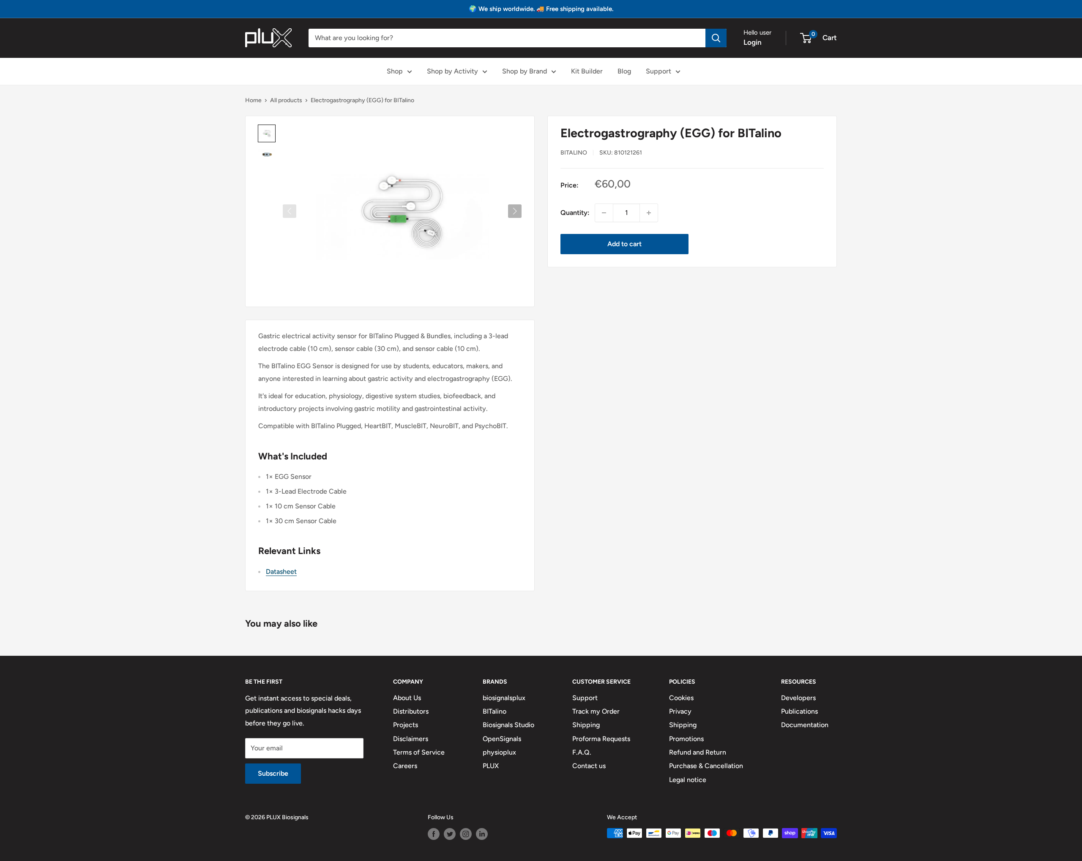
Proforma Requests (601, 739)
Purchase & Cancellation (706, 766)
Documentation (804, 725)
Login (752, 42)
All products (286, 100)
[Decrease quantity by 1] (604, 213)
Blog (624, 71)
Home (253, 100)
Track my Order (596, 711)
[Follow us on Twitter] (450, 834)
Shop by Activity (452, 71)
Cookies (681, 698)
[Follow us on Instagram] (466, 834)
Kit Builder (587, 71)
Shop (395, 71)
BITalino (573, 152)
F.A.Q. (581, 752)
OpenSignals (502, 739)
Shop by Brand (524, 71)
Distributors (411, 711)
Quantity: (575, 213)
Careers (405, 766)
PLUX (491, 766)
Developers (798, 698)
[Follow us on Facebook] (434, 834)
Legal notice (687, 780)
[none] (267, 133)
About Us (407, 698)
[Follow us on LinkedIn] (482, 834)
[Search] (716, 38)
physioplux (499, 752)
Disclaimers (410, 739)
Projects (405, 725)
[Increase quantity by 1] (649, 213)
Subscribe (273, 773)
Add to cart (624, 244)
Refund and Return (697, 752)
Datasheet (281, 572)
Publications (799, 711)
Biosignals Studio (508, 725)
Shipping (586, 725)
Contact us (589, 766)
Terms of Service (419, 752)
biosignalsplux (504, 698)
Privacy (680, 711)
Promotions (686, 739)
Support (658, 71)
